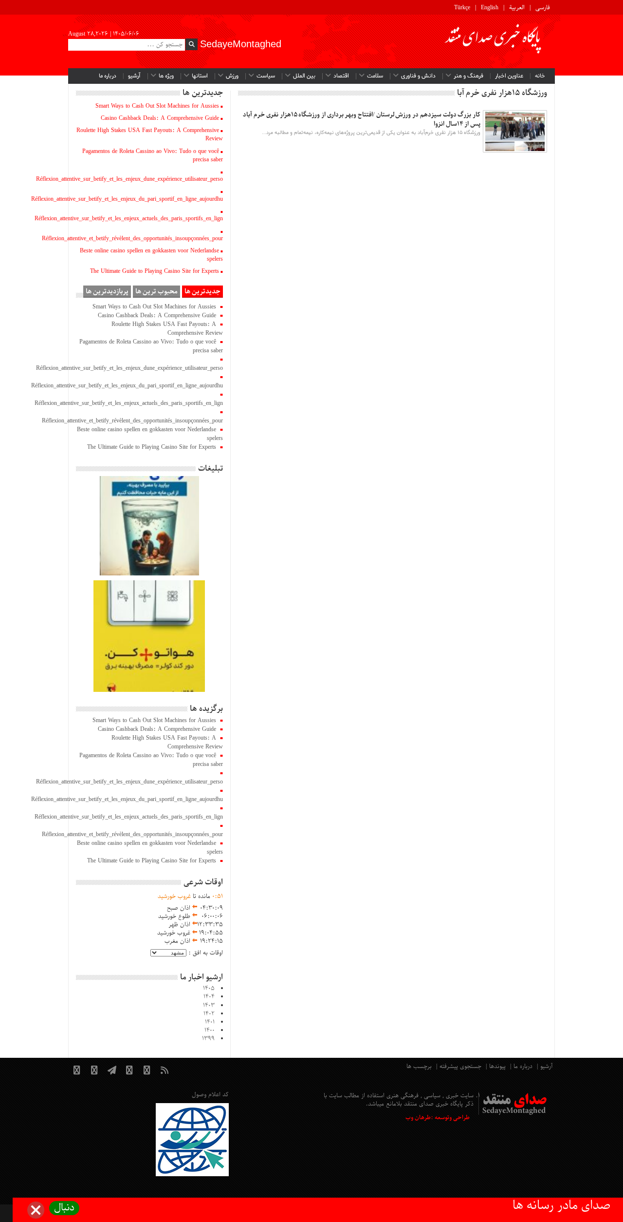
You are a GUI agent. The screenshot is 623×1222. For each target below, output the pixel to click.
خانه (540, 76)
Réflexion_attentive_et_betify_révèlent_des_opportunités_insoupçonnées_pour (132, 238)
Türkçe (462, 7)
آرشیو (134, 76)
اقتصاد (341, 76)
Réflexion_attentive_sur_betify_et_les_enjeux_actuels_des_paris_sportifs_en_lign (129, 218)
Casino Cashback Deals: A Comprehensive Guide (160, 118)
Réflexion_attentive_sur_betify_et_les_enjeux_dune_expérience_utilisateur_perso (129, 179)
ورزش (232, 76)
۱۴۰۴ (209, 997)
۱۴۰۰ (209, 1030)
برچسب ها (419, 1066)
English (489, 7)
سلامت (375, 76)
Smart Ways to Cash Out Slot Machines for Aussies (157, 106)
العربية (517, 7)
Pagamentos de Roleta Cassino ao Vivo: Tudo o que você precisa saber (152, 155)
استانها (200, 76)
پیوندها (497, 1066)
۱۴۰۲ (209, 1014)
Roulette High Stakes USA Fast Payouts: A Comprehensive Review (149, 134)
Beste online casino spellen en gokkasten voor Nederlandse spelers (151, 255)
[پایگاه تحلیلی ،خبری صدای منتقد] (493, 41)
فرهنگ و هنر (468, 76)
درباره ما (107, 76)
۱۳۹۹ (208, 1038)
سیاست (266, 76)
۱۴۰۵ (209, 988)
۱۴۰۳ (209, 1005)
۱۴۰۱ (210, 1022)
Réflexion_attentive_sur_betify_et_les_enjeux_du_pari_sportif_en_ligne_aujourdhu (127, 199)
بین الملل (304, 76)
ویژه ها (166, 76)
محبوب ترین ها (156, 291)
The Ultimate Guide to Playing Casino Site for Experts (154, 271)
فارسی (542, 7)
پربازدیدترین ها (107, 291)
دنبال (64, 1208)
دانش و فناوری (418, 76)
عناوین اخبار (509, 76)
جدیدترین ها (202, 291)
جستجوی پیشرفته (460, 1066)
